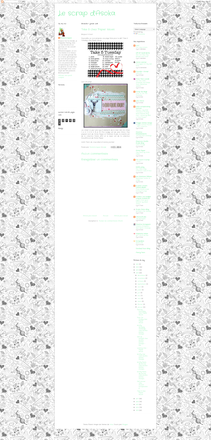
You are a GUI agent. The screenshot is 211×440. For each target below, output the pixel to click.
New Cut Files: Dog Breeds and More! (142, 56)
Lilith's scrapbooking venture (143, 107)
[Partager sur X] (116, 147)
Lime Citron (140, 101)
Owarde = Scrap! (142, 71)
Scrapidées (140, 241)
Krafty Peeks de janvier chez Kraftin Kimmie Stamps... (142, 365)
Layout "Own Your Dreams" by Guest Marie (142, 202)
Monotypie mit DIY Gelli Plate (144, 65)
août (140, 287)
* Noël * (138, 162)
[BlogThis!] (114, 147)
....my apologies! (141, 219)
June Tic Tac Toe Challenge (141, 94)
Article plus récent (90, 216)
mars (140, 301)
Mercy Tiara (140, 252)
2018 (137, 273)
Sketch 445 (139, 243)
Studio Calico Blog (142, 209)
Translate (141, 34)
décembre (142, 275)
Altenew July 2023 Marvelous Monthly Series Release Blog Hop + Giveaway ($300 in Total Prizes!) (143, 113)
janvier (140, 307)
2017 (137, 399)
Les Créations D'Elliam (144, 176)
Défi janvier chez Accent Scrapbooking (142, 384)
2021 (137, 264)
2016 (137, 402)
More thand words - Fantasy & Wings (143, 190)
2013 (137, 410)
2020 (137, 267)
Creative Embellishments (141, 133)
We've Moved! (140, 145)
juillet (140, 290)
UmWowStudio (141, 217)
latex (111, 424)
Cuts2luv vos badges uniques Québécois (143, 198)
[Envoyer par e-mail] (112, 147)
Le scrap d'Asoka (86, 13)
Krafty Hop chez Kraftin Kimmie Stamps (142, 356)
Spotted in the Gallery (143, 211)
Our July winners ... (142, 47)
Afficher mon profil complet (65, 76)
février (140, 304)
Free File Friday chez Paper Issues (142, 320)
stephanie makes (142, 234)
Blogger (125, 424)
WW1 (137, 46)
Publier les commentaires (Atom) (111, 221)
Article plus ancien (121, 216)
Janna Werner (141, 62)
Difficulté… (139, 73)
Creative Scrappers (143, 224)
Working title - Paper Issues (142, 350)
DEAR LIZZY (140, 167)
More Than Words (142, 79)
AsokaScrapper (66, 38)
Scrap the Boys (141, 92)
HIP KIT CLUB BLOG (143, 53)
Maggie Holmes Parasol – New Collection (144, 125)
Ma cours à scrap (143, 160)
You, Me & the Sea (142, 235)
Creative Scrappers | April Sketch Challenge (143, 227)
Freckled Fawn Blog (143, 249)
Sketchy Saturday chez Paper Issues (142, 312)
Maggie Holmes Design (144, 123)
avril (139, 298)
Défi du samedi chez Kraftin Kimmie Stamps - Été (142, 341)
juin (139, 293)
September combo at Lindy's (143, 179)
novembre (141, 278)
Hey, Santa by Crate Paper (143, 153)
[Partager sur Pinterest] (120, 147)
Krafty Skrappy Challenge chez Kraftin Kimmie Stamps (142, 329)
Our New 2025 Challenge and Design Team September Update (143, 83)
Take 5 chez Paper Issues (141, 392)
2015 (137, 404)
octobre (141, 281)
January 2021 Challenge (144, 136)
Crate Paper (140, 151)
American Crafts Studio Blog (142, 142)
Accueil (105, 216)
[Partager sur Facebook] (118, 147)
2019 (137, 270)
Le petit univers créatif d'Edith (141, 187)
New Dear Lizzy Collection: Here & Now (144, 170)
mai (139, 296)
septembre (142, 284)
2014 (137, 407)
